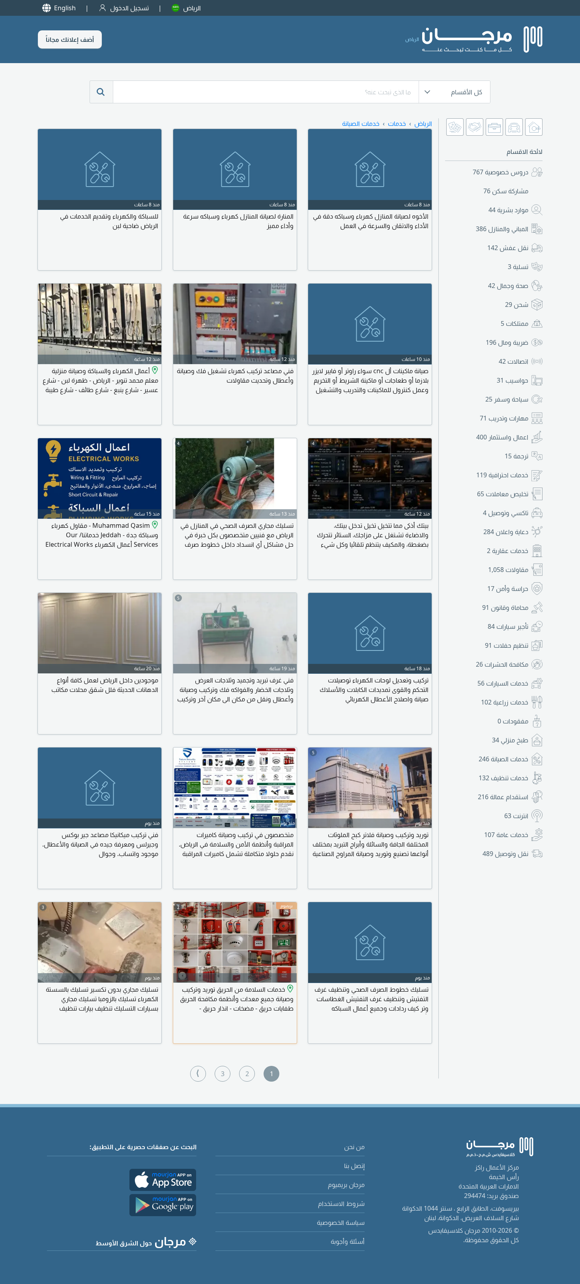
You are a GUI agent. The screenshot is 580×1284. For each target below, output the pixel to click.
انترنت (516, 815)
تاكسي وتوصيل (505, 512)
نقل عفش (507, 247)
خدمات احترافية (502, 475)
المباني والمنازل (502, 228)
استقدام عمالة (503, 796)
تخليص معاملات (502, 494)
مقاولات (508, 569)
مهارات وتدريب (504, 418)
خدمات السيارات (502, 683)
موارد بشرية (508, 210)
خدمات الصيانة (503, 759)
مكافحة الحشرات (502, 664)
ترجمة (516, 456)
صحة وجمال (508, 285)
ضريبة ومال (507, 342)
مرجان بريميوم (346, 1184)
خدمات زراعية (504, 702)
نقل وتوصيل (505, 853)
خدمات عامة (506, 834)
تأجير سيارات (508, 626)
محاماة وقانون (505, 607)
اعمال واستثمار (502, 437)
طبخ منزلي (510, 740)
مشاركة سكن (505, 191)
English (65, 8)
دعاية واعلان (505, 531)
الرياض (192, 8)
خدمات (397, 123)
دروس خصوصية (500, 172)
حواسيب (512, 380)
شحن (516, 304)
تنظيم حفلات (506, 645)
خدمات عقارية (507, 550)
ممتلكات (514, 323)
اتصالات (513, 361)
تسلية (518, 266)
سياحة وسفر (506, 399)
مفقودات (513, 721)
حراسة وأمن (507, 588)
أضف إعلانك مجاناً (70, 39)
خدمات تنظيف (503, 778)
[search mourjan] (101, 91)
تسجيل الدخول (129, 8)
